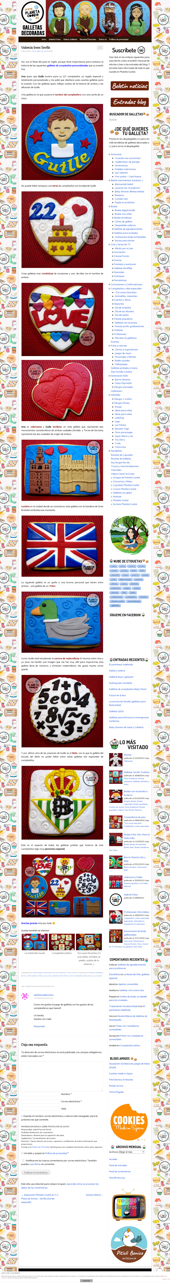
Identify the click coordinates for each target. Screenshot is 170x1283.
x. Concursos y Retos (121, 481)
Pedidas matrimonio (125, 169)
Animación (119, 252)
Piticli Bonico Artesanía (121, 1079)
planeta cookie (118, 601)
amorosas (99, 973)
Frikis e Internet (119, 345)
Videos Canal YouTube (122, 473)
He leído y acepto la (46, 1153)
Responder (39, 1026)
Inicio (44, 39)
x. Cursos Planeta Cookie (123, 489)
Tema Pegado (116, 1092)
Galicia (121, 810)
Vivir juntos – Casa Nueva (128, 176)
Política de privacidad (118, 39)
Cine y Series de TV (121, 244)
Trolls (118, 443)
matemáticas (64, 976)
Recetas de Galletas (121, 458)
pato (73, 976)
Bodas (114, 206)
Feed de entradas (118, 1165)
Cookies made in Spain (121, 1073)
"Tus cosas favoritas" (133, 823)
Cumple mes (121, 198)
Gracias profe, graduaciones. (129, 326)
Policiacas (119, 276)
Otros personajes (124, 432)
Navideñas (116, 450)
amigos (127, 588)
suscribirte (34, 1164)
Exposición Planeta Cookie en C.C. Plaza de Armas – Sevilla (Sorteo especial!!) (40, 1198)
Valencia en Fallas (133, 877)
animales (114, 570)
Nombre (66, 1094)
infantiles (143, 597)
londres (55, 976)
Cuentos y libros (122, 299)
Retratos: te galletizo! (67, 973)
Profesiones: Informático (136, 912)
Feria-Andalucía (130, 778)
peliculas (115, 592)
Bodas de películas (138, 844)
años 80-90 (115, 575)
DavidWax (114, 974)
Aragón (127, 801)
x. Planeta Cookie (120, 500)
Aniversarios (121, 165)
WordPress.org (117, 1177)
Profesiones (120, 334)
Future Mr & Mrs (117, 695)
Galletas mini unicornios (131, 990)
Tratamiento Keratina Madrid (124, 1006)
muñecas (132, 566)
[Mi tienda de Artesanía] (129, 1263)
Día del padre (122, 315)
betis (23, 976)
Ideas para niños (123, 414)
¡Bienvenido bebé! (124, 184)
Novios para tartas (124, 240)
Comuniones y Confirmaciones (126, 284)
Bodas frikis (129, 847)
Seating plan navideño (120, 683)
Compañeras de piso (134, 817)
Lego (117, 421)
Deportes (119, 303)
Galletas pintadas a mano (124, 368)
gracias (122, 566)
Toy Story (120, 439)
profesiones (116, 588)
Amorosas (116, 154)
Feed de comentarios (120, 1171)
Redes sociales (122, 360)
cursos (125, 575)
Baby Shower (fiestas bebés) (129, 191)
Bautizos (119, 195)
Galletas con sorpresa (126, 322)
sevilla (91, 976)
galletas (47, 976)
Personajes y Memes (125, 356)
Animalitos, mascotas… (126, 296)
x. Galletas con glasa (121, 492)
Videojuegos (121, 364)
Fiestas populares (123, 318)
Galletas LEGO (116, 711)
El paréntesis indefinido (121, 664)
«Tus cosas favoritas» (126, 292)
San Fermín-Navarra (133, 810)
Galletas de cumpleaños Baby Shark (127, 689)
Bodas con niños (123, 214)
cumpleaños (31, 976)
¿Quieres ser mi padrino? (127, 187)
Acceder (113, 1159)
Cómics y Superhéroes (126, 349)
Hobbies (118, 330)
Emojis (118, 406)
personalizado (81, 976)
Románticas (120, 280)
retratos (124, 584)
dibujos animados (125, 579)
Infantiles (115, 394)
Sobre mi (103, 39)
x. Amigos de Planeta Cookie (125, 477)
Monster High (122, 428)
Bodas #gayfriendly (125, 210)
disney (134, 570)
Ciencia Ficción (121, 256)
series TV (135, 575)
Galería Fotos (55, 39)
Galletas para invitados (126, 233)
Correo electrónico (71, 1101)
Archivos (113, 1151)
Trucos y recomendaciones (125, 466)
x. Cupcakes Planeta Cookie (125, 485)
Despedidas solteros (125, 225)
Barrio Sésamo (122, 379)
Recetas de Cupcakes (122, 454)
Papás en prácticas (125, 202)
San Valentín (121, 172)
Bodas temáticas (122, 217)
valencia (98, 976)
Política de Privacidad (41, 1147)
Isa (51, 51)
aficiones (90, 973)
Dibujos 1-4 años (123, 399)
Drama (118, 260)
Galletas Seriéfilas (123, 268)
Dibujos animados (123, 387)
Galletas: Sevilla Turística (136, 772)
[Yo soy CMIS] (129, 1141)
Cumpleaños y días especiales (44, 973)
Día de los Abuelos (124, 311)
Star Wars (124, 570)
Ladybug (119, 417)
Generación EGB (119, 375)
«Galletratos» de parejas (127, 161)
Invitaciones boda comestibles (130, 237)
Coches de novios (116, 807)
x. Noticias (116, 496)
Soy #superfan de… (121, 462)
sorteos (136, 588)
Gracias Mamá (94, 1194)
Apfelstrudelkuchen (44, 995)
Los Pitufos (120, 425)
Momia (127, 754)
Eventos (115, 341)
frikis (124, 592)
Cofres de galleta (123, 221)
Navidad (145, 575)
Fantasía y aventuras (125, 264)
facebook (134, 584)
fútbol (40, 976)
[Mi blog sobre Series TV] (129, 1222)
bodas (133, 592)
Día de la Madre (123, 307)
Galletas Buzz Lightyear (121, 676)
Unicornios (120, 447)
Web (63, 1108)
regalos (114, 566)
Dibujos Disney (122, 403)
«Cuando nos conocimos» (128, 158)
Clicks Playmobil (123, 383)
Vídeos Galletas (70, 39)
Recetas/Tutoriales (88, 39)
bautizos (141, 566)
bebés (142, 570)
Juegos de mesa (123, 353)
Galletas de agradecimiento (128, 229)
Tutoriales (116, 470)
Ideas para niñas (123, 410)
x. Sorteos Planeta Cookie (124, 504)
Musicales (119, 272)
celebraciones (117, 597)
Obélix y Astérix (117, 670)
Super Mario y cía (124, 436)
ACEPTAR (86, 1281)
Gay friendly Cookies (121, 371)
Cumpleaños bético (130, 1045)
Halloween (116, 391)
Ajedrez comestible (128, 984)
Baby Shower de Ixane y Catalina (126, 727)
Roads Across (116, 1085)
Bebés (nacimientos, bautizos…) (127, 180)
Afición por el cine (124, 248)
